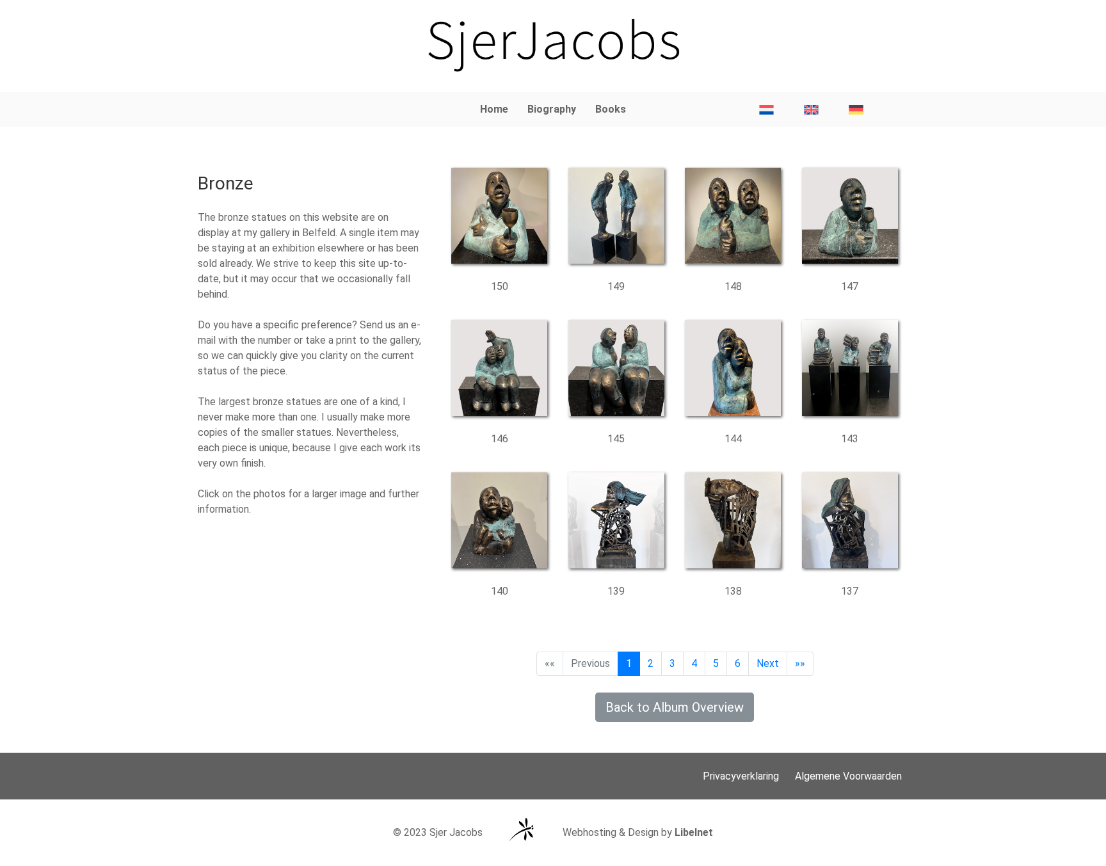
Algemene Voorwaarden (848, 776)
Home (494, 109)
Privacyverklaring (741, 776)
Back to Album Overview (674, 707)
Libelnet (694, 832)
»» (800, 663)
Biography (551, 109)
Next (768, 663)
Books (610, 109)
